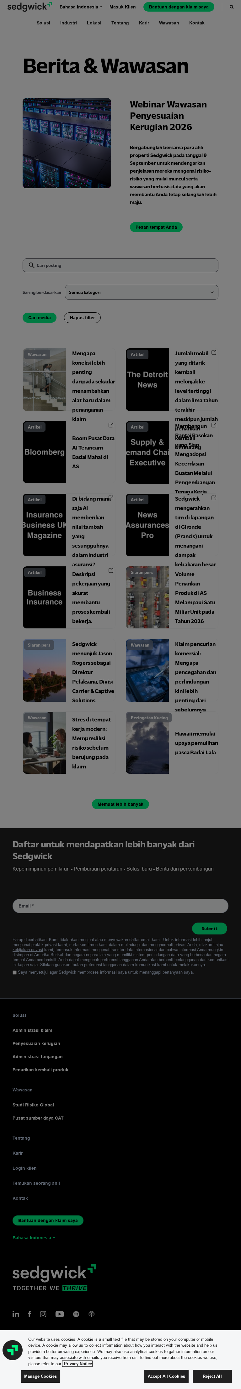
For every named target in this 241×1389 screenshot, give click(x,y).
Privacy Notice (77, 1363)
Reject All (212, 1376)
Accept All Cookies (166, 1376)
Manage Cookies (40, 1376)
